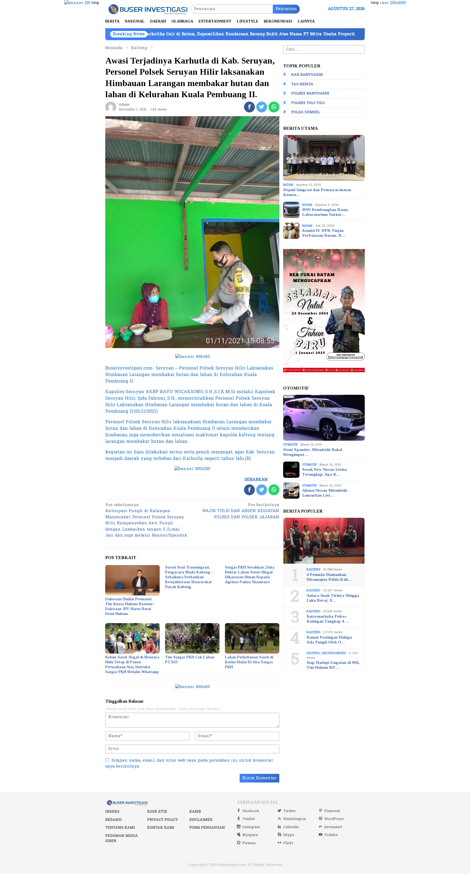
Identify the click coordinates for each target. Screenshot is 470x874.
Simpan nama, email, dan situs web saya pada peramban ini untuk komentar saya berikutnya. (189, 763)
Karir (195, 811)
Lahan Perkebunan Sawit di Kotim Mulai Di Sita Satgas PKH (249, 662)
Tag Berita (302, 84)
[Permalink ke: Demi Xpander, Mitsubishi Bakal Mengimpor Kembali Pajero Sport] (324, 418)
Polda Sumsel (305, 112)
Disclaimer (200, 819)
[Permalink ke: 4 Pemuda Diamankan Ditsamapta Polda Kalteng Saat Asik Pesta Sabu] (324, 541)
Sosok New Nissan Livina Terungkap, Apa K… (324, 472)
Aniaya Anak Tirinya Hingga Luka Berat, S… (333, 597)
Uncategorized (333, 653)
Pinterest (332, 811)
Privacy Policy (162, 819)
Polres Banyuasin (310, 93)
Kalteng (313, 569)
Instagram (251, 827)
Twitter (289, 811)
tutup (95, 2)
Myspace (250, 835)
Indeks (112, 811)
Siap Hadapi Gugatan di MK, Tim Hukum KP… (333, 665)
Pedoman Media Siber (121, 838)
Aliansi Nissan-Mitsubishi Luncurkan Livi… (324, 492)
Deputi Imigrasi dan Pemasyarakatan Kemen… (317, 192)
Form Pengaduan (207, 827)
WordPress (334, 819)
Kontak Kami (160, 827)
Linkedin (291, 827)
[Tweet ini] (261, 107)
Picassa (248, 843)
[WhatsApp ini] (273, 107)
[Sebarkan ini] (249, 107)
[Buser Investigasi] (148, 8)
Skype (288, 835)
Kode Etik (157, 811)
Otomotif (290, 444)
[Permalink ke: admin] (110, 107)
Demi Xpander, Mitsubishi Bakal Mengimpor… (312, 452)
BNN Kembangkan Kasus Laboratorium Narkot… (325, 212)
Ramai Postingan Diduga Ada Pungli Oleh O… (329, 639)
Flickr (288, 843)
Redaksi (113, 819)
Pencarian (286, 8)
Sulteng (313, 653)
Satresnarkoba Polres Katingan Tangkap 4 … (328, 618)
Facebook (250, 811)
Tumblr (248, 819)
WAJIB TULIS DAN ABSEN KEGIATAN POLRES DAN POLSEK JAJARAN (240, 511)
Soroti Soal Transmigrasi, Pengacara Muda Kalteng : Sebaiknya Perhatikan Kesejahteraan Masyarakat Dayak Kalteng (188, 577)
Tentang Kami (120, 827)
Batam (288, 184)
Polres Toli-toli (308, 103)
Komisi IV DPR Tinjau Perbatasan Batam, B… (323, 233)
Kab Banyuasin (307, 74)
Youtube (331, 835)
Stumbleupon (294, 819)
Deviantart (333, 827)
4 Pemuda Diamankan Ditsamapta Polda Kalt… (329, 577)
